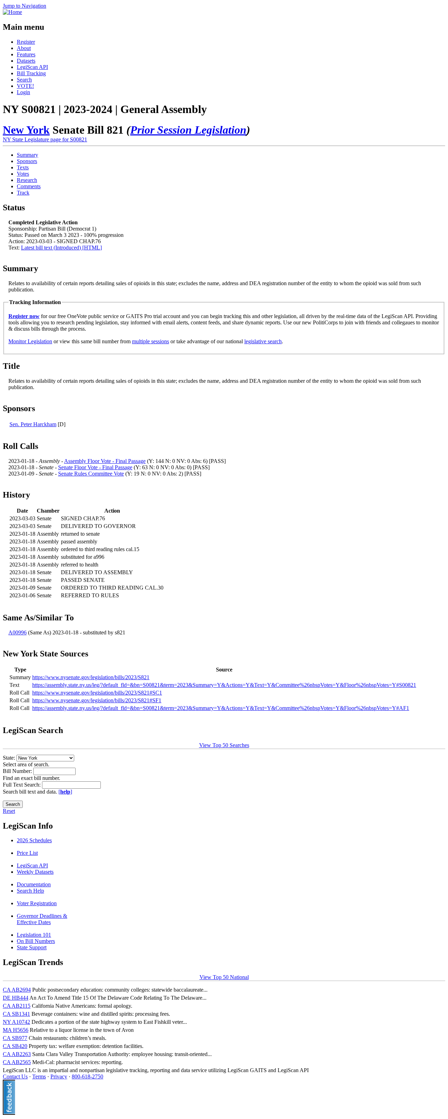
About (24, 48)
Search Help (30, 891)
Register (26, 42)
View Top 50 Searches (224, 745)
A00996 (17, 632)
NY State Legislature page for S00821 (45, 139)
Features (26, 54)
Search (24, 80)
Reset (9, 811)
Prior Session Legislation (188, 130)
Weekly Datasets (35, 872)
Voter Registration (37, 903)
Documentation (34, 884)
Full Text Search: (22, 785)
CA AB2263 (17, 1054)
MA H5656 (15, 1030)
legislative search (263, 341)
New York (26, 130)
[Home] (12, 12)
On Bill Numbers (36, 941)
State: (9, 758)
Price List (27, 853)
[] (65, 792)
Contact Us (15, 1076)
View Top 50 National (224, 977)
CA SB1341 (16, 1014)
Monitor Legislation (30, 341)
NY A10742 (16, 1022)
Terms (39, 1076)
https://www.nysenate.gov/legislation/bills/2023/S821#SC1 (97, 693)
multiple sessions (150, 341)
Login (23, 92)
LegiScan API (32, 67)
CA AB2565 (17, 1062)
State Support (32, 947)
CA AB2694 (17, 990)
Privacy (58, 1076)
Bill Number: (18, 771)
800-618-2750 (87, 1076)
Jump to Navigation (24, 6)
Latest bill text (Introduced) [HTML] (61, 248)
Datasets (26, 61)
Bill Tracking (31, 73)
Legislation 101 (34, 935)
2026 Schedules (34, 840)
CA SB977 (15, 1038)
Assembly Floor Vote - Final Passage (105, 461)
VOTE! (25, 86)
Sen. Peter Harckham (32, 424)
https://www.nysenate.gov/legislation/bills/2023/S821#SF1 (96, 700)
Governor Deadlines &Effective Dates (42, 919)
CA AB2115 (16, 1006)
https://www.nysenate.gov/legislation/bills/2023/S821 (90, 677)
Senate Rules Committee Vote (91, 474)
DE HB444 (15, 998)
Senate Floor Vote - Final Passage (95, 467)
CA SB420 (15, 1046)
